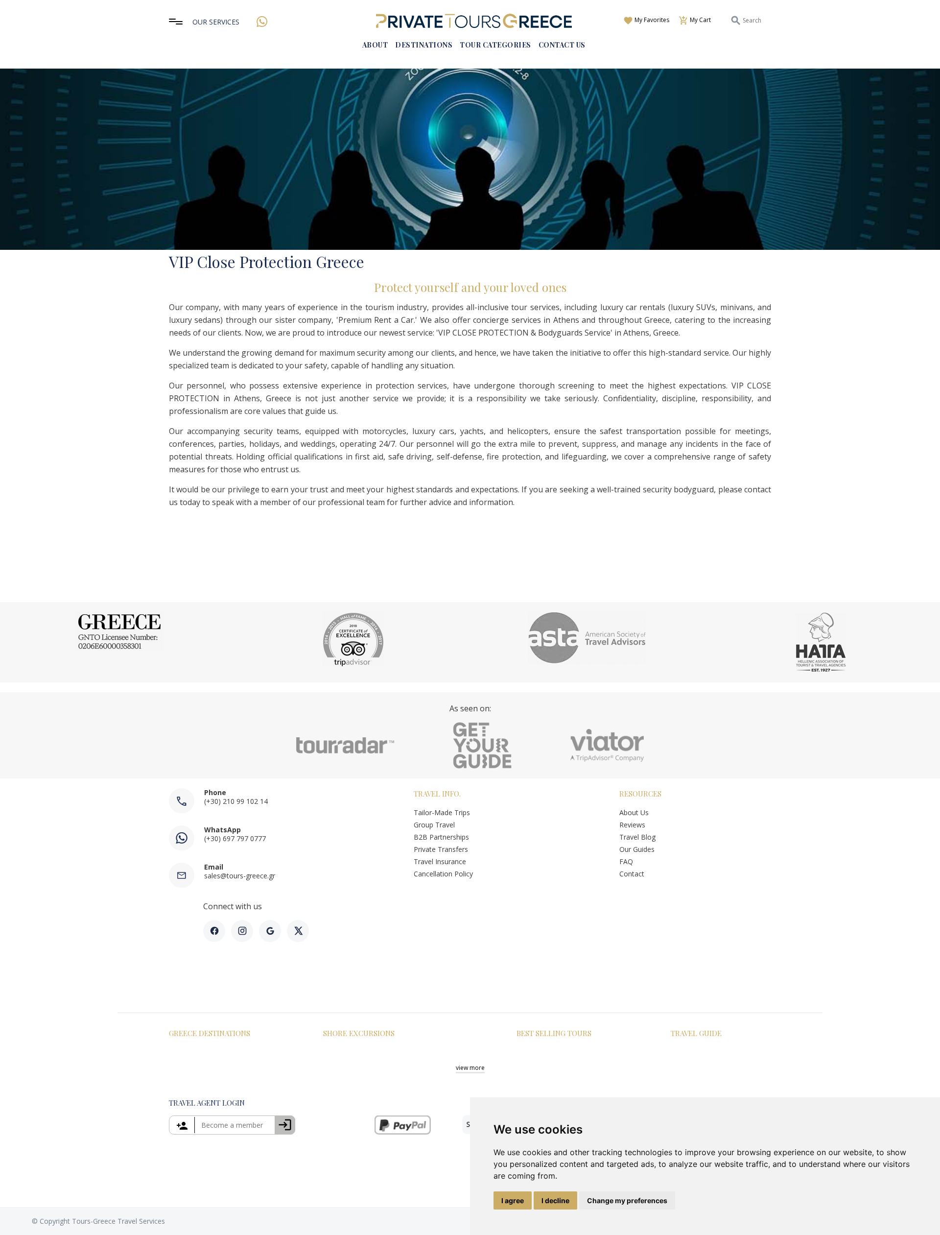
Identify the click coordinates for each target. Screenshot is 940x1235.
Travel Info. (437, 794)
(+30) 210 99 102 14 (236, 801)
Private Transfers (441, 849)
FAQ (626, 861)
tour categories (495, 44)
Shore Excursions (359, 1033)
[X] (298, 931)
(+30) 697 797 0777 (235, 838)
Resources (640, 794)
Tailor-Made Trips (442, 812)
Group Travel (434, 824)
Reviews (632, 824)
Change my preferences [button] (627, 1200)
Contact (631, 873)
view (470, 1068)
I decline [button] (555, 1200)
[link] (232, 1125)
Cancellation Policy (443, 873)
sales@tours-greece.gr (239, 875)
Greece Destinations (209, 1033)
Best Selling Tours (554, 1033)
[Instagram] (242, 931)
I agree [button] (512, 1200)
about (375, 44)
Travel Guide (696, 1033)
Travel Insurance (440, 861)
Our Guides (638, 849)
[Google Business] (270, 931)
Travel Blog (637, 837)
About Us (634, 812)
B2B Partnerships (441, 837)
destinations (423, 44)
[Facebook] (214, 931)
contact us (562, 44)
